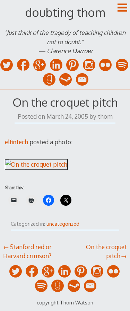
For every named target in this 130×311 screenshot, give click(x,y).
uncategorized (62, 224)
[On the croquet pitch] (36, 164)
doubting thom (65, 12)
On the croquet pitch (106, 251)
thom (105, 116)
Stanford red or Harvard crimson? (27, 251)
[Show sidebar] (122, 8)
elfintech (16, 142)
